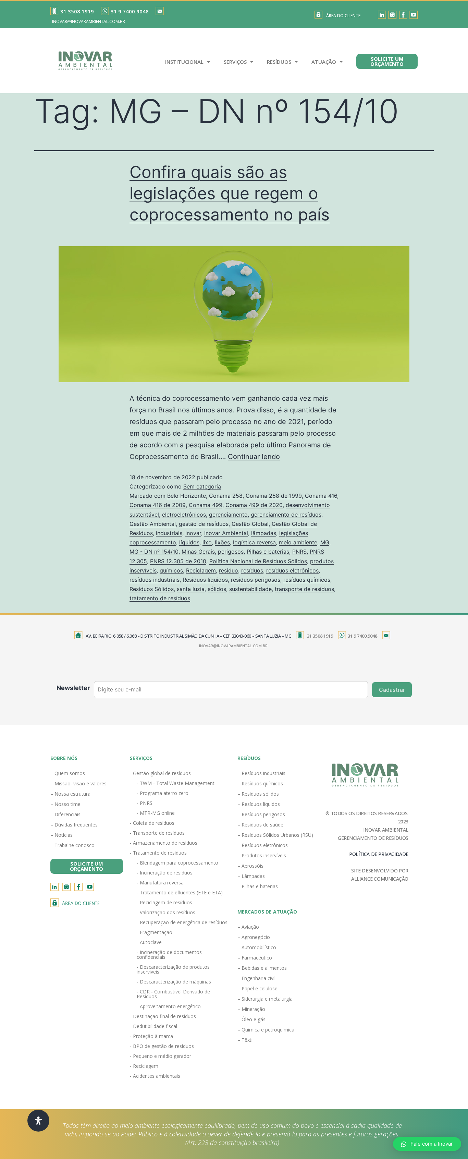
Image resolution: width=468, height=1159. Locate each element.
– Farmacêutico (254, 957)
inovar (193, 533)
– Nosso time (65, 804)
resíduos (252, 570)
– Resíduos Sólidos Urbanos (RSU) (275, 835)
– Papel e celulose (257, 988)
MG (324, 542)
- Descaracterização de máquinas (174, 981)
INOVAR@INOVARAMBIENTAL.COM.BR (88, 21)
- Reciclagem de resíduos (164, 902)
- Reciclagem (144, 1066)
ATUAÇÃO (323, 61)
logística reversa (254, 542)
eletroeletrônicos (184, 514)
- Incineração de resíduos (165, 872)
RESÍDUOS (279, 61)
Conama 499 (205, 505)
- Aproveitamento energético (169, 1006)
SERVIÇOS (235, 61)
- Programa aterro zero (162, 793)
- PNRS (144, 803)
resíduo (228, 570)
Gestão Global (250, 523)
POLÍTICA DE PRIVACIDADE (378, 854)
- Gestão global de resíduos (160, 773)
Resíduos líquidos (205, 579)
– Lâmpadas (251, 876)
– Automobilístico (256, 947)
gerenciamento (228, 514)
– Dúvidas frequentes (74, 824)
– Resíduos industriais (261, 773)
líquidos (189, 542)
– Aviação (248, 926)
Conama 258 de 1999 (274, 495)
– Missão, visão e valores (78, 783)
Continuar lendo (254, 456)
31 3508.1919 (77, 11)
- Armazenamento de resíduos (163, 843)
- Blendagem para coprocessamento (177, 862)
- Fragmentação (154, 932)
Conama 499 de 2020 (254, 505)
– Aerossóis (250, 865)
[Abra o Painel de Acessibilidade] (38, 1121)
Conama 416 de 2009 (158, 505)
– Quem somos (67, 773)
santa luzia (191, 588)
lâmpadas (263, 533)
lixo (207, 542)
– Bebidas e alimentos (262, 968)
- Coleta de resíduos (152, 823)
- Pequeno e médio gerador (160, 1056)
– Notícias (61, 835)
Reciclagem (201, 570)
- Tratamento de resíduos (158, 852)
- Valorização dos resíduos (166, 912)
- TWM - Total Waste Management (175, 783)
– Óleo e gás (251, 1019)
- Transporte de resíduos (157, 833)
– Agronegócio (253, 937)
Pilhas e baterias (268, 551)
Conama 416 (321, 495)
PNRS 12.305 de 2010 (178, 561)
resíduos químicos (306, 579)
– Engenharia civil (256, 978)
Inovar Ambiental (226, 533)
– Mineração (251, 1009)
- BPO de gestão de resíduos (162, 1046)
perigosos (231, 551)
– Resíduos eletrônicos (262, 845)
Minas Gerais (198, 551)
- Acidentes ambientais (155, 1076)
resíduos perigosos (255, 579)
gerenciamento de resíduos (286, 514)
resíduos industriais (155, 579)
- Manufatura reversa (160, 882)
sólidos (217, 588)
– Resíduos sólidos (258, 793)
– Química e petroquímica (265, 1029)
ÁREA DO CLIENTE (343, 16)
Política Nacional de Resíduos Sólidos (258, 561)
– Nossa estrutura (70, 793)
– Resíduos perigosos (261, 814)
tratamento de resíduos (160, 598)
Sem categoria (202, 486)
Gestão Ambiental (153, 523)
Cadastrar (392, 689)
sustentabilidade (250, 588)
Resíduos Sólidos (152, 588)
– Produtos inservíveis (261, 855)
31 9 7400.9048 (130, 11)
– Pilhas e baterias (257, 886)
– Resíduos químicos (260, 783)
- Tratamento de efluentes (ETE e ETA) (180, 892)
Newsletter (73, 687)
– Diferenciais (65, 814)
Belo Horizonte (186, 495)
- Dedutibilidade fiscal (153, 1026)
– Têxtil (245, 1040)
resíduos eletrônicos (292, 570)
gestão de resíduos (204, 523)
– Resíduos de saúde (260, 824)
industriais (169, 533)
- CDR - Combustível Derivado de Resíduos (173, 994)
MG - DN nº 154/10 (154, 551)
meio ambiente (298, 542)
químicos (171, 570)
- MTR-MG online (156, 813)
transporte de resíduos (304, 588)
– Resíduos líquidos (258, 804)
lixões (222, 542)
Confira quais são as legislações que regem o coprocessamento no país (230, 193)
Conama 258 (226, 495)
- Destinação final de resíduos (163, 1016)
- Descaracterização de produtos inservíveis (173, 969)
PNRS (299, 551)
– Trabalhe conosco (72, 845)
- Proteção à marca (151, 1036)
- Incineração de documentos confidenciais (169, 954)
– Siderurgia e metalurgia (265, 998)
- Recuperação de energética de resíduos (182, 922)
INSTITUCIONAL (184, 61)
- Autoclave (149, 942)
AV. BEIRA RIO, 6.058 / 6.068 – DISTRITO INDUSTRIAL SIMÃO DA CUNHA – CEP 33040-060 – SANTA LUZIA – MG (188, 636)
